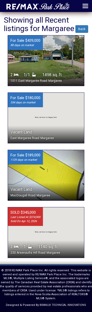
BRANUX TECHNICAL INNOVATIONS (63, 305)
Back (81, 29)
